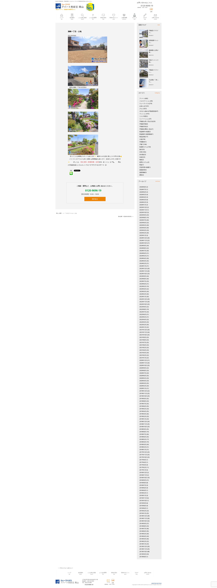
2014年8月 (142, 526)
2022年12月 (143, 299)
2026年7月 (142, 189)
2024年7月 (142, 251)
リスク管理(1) (143, 116)
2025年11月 (143, 210)
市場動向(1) (142, 142)
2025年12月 (143, 207)
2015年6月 (142, 508)
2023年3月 (142, 291)
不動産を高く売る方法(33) (147, 121)
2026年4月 (142, 197)
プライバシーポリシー (66, 568)
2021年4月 (142, 350)
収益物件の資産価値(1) (146, 134)
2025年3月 (142, 230)
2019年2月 (142, 416)
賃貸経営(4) (142, 170)
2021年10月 (143, 335)
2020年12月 (143, 360)
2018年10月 (143, 427)
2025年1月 (142, 235)
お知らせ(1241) (144, 106)
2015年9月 (142, 503)
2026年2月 (142, 202)
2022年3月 (142, 322)
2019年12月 (143, 391)
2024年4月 (142, 258)
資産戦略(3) (142, 172)
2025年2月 (142, 233)
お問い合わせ (155, 18)
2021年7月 (142, 342)
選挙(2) (141, 175)
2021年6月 (142, 345)
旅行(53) (142, 149)
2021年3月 (142, 353)
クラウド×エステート (97, 165)
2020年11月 (143, 363)
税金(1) (141, 165)
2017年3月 (142, 465)
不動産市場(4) (143, 124)
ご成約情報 (124, 18)
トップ (61, 18)
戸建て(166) (143, 144)
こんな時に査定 (82, 18)
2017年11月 (143, 455)
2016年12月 (143, 472)
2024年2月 (142, 263)
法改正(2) (142, 157)
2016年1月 (142, 495)
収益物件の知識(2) (145, 132)
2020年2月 (142, 386)
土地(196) (142, 139)
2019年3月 (142, 414)
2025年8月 (142, 217)
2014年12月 (143, 516)
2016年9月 (142, 480)
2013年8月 (142, 557)
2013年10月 (143, 551)
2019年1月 (142, 419)
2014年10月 (143, 521)
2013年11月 (143, 549)
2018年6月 (142, 437)
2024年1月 (142, 266)
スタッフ (134, 18)
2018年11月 (143, 424)
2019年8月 (142, 401)
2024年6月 (142, 253)
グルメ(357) (143, 109)
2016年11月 (143, 475)
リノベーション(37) (145, 119)
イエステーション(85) (146, 101)
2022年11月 (143, 302)
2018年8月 (142, 432)
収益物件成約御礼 (127, 216)
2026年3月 (142, 200)
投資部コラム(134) (145, 147)
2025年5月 (142, 225)
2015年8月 (142, 506)
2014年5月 (142, 534)
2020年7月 (142, 373)
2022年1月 (142, 327)
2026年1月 (142, 205)
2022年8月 (142, 309)
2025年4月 (142, 228)
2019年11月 (143, 393)
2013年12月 (143, 546)
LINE (151, 11)
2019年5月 (142, 409)
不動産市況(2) (143, 126)
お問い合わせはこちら (144, 3)
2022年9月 (142, 307)
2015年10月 (143, 500)
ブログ (145, 18)
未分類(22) (142, 154)
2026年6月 (142, 192)
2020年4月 (142, 381)
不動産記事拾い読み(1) (146, 129)
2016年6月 (142, 488)
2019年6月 (142, 406)
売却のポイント (114, 18)
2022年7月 (142, 312)
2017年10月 (143, 457)
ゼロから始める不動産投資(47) (148, 111)
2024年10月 (143, 243)
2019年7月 (142, 404)
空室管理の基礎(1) (145, 167)
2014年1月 (142, 544)
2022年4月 (142, 319)
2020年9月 (142, 368)
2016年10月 (143, 478)
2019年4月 (142, 411)
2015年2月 (142, 511)
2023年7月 (142, 281)
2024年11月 (143, 240)
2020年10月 (143, 365)
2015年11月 (143, 498)
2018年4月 (142, 442)
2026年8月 (142, 187)
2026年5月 (142, 194)
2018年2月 (142, 447)
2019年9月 (142, 398)
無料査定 (95, 199)
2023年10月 (143, 274)
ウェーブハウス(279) (145, 103)
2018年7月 (142, 434)
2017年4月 (142, 462)
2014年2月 (142, 541)
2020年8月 (142, 370)
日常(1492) (142, 152)
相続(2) (141, 160)
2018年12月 (143, 421)
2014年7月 (142, 529)
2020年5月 (142, 378)
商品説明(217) (143, 137)
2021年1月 (142, 358)
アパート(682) (143, 98)
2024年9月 (142, 245)
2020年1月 (142, 388)
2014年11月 (143, 518)
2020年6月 (142, 376)
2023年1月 (142, 296)
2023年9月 (142, 276)
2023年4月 (142, 289)
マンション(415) (144, 114)
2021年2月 (142, 355)
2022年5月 (142, 317)
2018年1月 (142, 449)
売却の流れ (103, 18)
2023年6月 (142, 284)
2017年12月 (143, 452)
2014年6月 (142, 531)
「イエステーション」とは (71, 213)
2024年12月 (143, 238)
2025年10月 (143, 212)
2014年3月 (142, 539)
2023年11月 (143, 271)
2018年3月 (142, 444)
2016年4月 (142, 490)
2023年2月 (142, 294)
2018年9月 (142, 429)
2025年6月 (142, 223)
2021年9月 (142, 337)
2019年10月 (143, 396)
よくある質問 (92, 18)
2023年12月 (143, 268)
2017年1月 (142, 470)
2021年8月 (142, 340)
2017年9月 (142, 460)
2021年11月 (143, 332)
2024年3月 (142, 261)
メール (108, 582)
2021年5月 (142, 347)
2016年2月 (142, 493)
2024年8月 (142, 248)
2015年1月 (142, 513)
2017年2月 (142, 467)
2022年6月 (142, 314)
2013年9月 (142, 554)
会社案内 (72, 18)
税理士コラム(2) (144, 162)
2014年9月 (142, 523)
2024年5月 (142, 256)
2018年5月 (142, 439)
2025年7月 (142, 220)
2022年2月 (142, 325)
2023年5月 (142, 286)
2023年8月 (142, 279)
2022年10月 (143, 304)
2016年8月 (142, 483)
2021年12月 (143, 330)
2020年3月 (142, 383)
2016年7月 (142, 485)
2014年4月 (142, 536)
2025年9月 (142, 215)
